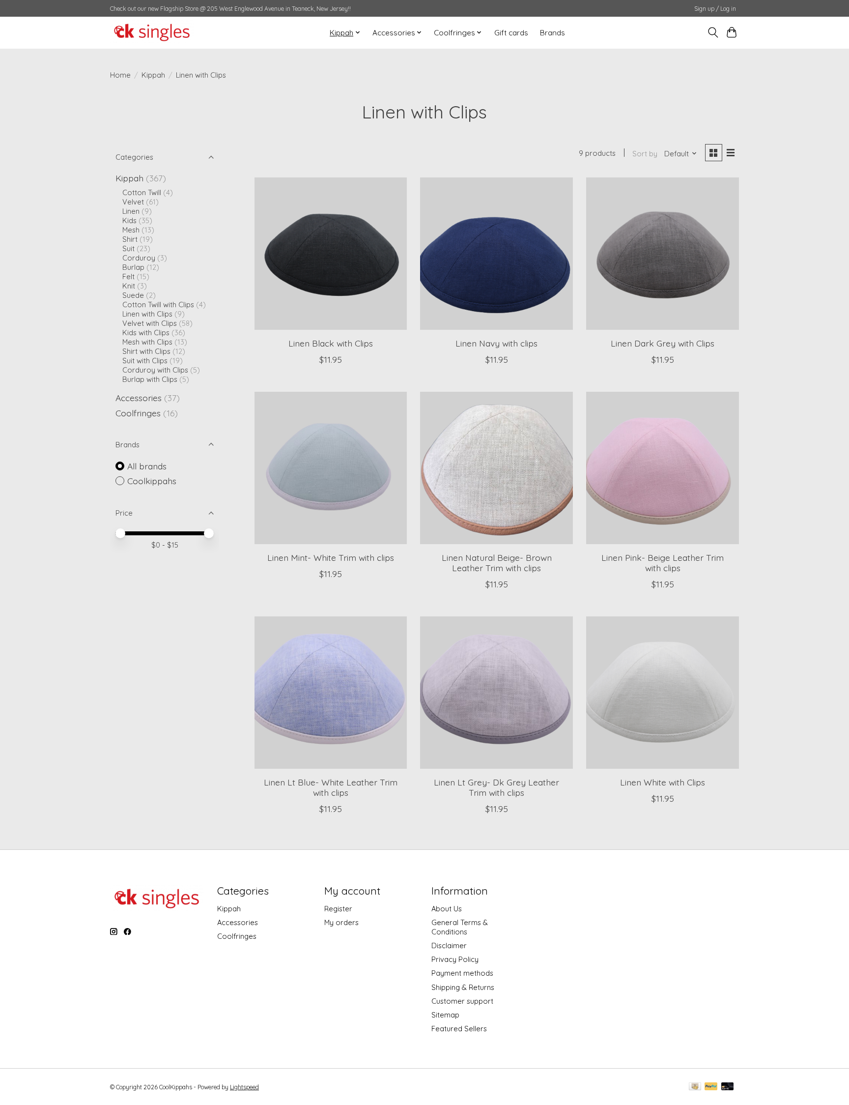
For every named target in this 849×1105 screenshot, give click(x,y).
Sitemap (445, 1014)
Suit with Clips (145, 360)
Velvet (133, 201)
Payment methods (462, 973)
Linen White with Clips (662, 782)
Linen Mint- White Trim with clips (330, 557)
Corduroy (138, 257)
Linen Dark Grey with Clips (662, 343)
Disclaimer (449, 945)
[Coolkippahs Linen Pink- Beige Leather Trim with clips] (662, 468)
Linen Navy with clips (496, 343)
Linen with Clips (147, 314)
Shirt (130, 239)
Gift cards (511, 32)
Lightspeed (244, 1087)
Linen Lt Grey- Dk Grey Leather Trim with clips (496, 787)
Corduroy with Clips (155, 370)
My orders (341, 922)
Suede (133, 295)
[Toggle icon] (713, 32)
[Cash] (695, 1087)
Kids (129, 220)
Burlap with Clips (149, 379)
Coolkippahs (151, 480)
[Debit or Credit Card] (727, 1087)
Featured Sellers (459, 1028)
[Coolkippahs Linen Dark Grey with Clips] (662, 253)
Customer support (462, 1001)
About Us (446, 908)
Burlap (133, 267)
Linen (131, 211)
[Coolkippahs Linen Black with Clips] (331, 253)
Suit (128, 248)
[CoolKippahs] (152, 32)
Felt (128, 276)
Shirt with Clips (146, 351)
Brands (552, 32)
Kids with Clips (146, 332)
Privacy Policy (455, 959)
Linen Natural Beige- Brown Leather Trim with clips (497, 562)
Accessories (138, 397)
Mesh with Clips (147, 342)
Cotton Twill (141, 192)
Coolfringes (138, 412)
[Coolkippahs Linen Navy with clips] (496, 253)
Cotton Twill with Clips (158, 304)
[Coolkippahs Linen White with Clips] (662, 692)
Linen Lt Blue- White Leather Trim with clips (330, 787)
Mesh (131, 229)
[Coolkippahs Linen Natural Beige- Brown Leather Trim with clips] (496, 468)
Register (338, 908)
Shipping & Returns (462, 987)
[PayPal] (711, 1087)
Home (120, 75)
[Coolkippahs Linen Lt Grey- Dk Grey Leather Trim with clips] (496, 692)
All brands (147, 466)
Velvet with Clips (149, 323)
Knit (128, 286)
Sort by (644, 153)
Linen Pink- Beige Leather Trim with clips (662, 562)
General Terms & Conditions (459, 927)
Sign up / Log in (715, 8)
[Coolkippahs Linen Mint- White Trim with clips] (331, 468)
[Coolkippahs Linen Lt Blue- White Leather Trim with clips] (331, 692)
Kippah (153, 75)
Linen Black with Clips (330, 343)
